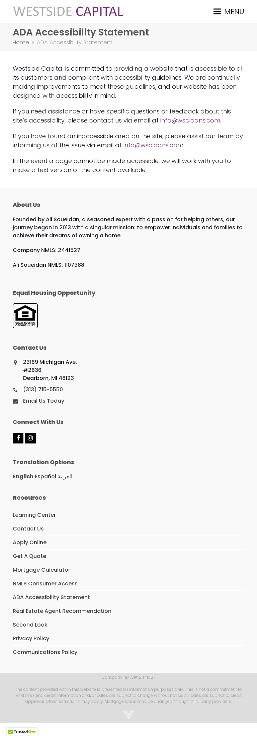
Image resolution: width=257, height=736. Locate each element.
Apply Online (30, 542)
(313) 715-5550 (43, 389)
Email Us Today (43, 401)
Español (45, 476)
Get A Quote (29, 556)
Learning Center (34, 515)
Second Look (30, 625)
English (23, 476)
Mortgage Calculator (41, 570)
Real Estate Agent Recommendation (62, 611)
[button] (228, 11)
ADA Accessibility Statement (51, 597)
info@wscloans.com (190, 120)
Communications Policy (45, 652)
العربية (65, 476)
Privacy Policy (31, 638)
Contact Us (28, 529)
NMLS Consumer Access (45, 583)
